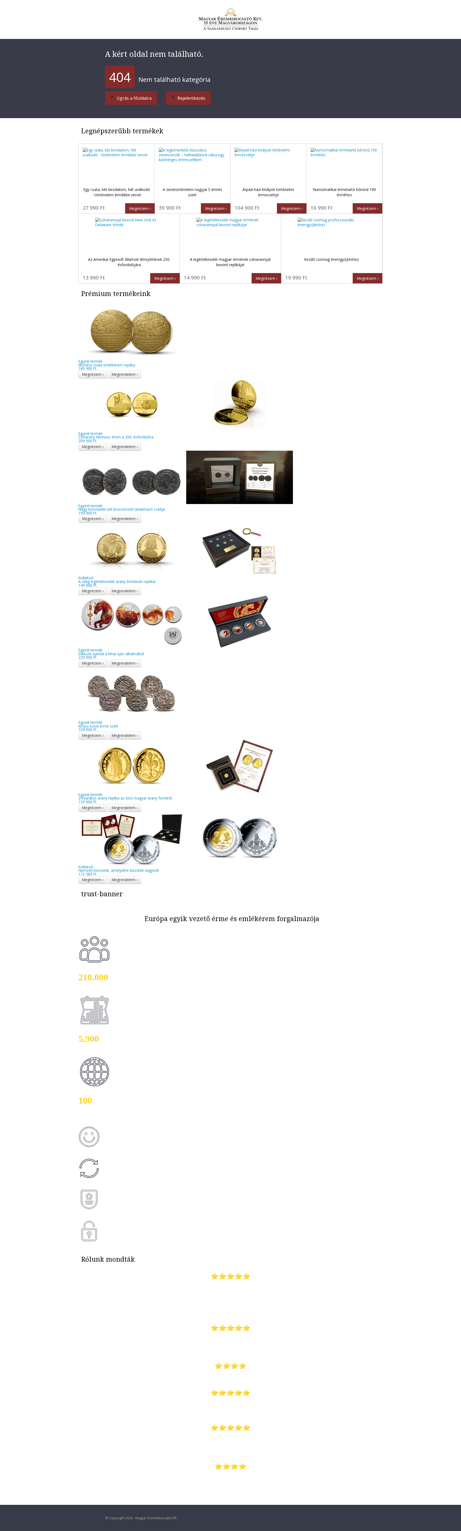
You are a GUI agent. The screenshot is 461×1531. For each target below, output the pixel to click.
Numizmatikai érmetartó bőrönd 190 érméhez (344, 192)
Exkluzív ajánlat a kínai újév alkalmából (111, 651)
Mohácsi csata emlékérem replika (106, 363)
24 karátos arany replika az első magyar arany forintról (125, 796)
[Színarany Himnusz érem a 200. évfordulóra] (185, 404)
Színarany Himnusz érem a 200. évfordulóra (115, 435)
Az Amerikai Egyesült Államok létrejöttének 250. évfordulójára (129, 262)
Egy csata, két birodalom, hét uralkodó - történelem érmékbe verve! (116, 192)
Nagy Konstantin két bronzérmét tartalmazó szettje (121, 507)
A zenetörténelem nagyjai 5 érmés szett (192, 192)
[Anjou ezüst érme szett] (131, 693)
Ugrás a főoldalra (134, 98)
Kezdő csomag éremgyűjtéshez (331, 259)
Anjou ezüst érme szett (98, 724)
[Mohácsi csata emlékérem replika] (131, 332)
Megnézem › (140, 208)
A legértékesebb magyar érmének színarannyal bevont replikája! (230, 262)
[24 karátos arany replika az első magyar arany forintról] (185, 765)
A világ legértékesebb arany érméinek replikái (117, 579)
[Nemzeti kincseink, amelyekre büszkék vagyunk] (185, 837)
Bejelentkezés (190, 98)
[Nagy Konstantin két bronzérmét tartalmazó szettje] (185, 476)
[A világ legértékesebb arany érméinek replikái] (185, 548)
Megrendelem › (125, 374)
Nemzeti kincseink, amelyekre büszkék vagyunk (118, 868)
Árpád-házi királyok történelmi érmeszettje (268, 192)
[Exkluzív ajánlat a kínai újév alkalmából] (185, 621)
